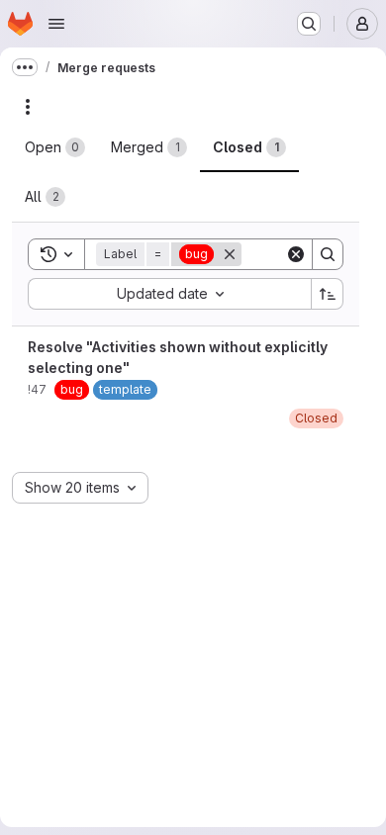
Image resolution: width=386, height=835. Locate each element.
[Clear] (296, 254)
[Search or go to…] (309, 24)
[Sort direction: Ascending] (327, 294)
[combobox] (169, 294)
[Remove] (229, 254)
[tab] (55, 147)
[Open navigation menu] (56, 24)
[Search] (327, 254)
